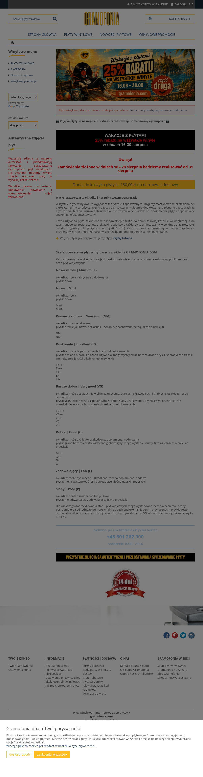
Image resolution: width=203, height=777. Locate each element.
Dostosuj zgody (20, 754)
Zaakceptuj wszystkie (52, 754)
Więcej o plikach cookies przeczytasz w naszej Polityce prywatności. (50, 746)
